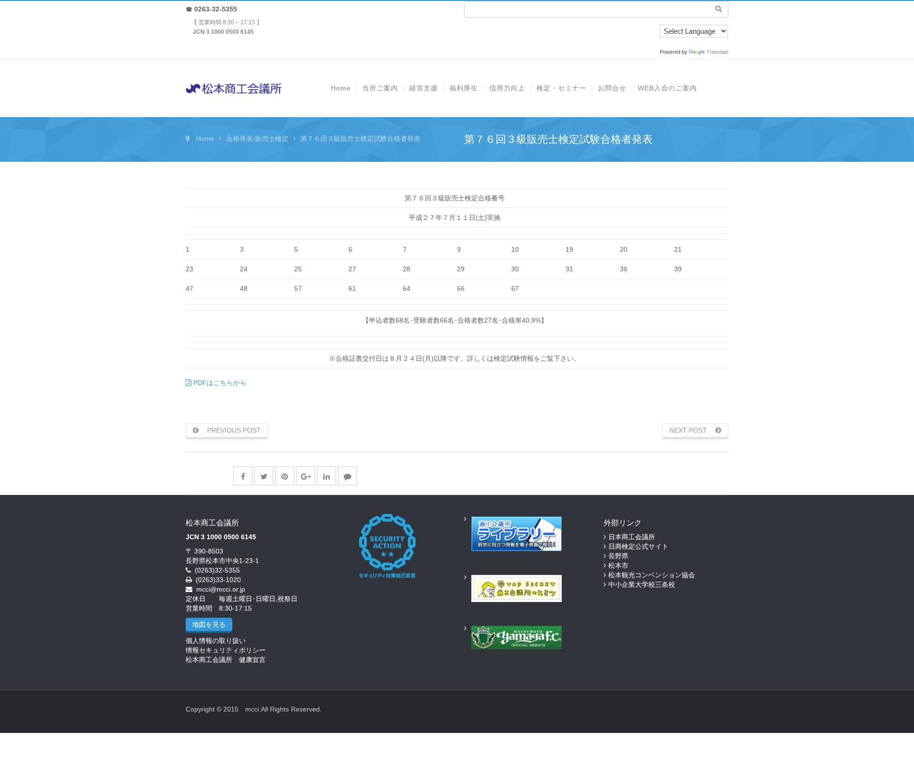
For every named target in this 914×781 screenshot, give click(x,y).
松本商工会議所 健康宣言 (226, 659)
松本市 (618, 565)
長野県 (618, 556)
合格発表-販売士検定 (257, 138)
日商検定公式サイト (638, 546)
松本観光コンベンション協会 (651, 575)
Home (205, 138)
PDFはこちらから (219, 382)
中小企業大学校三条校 (641, 584)
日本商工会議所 (631, 537)
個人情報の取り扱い (216, 640)
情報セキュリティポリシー (226, 650)
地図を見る (209, 624)
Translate (717, 52)
